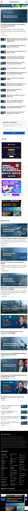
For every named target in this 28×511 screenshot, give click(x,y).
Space (20, 479)
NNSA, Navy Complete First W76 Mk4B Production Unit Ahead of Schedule (15, 101)
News (20, 471)
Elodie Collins (4, 296)
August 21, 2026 (10, 75)
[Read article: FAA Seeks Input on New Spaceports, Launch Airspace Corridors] (3, 52)
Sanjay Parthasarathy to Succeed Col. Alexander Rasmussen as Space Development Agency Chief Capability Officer (17, 40)
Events (11, 463)
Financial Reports (13, 472)
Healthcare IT (22, 455)
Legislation (21, 464)
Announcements (4, 457)
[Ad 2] (11, 188)
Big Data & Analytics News (4, 468)
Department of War (6, 10)
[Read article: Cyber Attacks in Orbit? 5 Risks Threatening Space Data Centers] (24, 423)
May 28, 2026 (8, 419)
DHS (11, 457)
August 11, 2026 (12, 378)
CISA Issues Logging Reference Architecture (16, 68)
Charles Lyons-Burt (5, 270)
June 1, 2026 (12, 408)
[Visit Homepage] (14, 2)
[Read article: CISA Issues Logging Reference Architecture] (3, 69)
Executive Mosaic (10, 507)
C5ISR (2, 472)
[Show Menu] (1, 2)
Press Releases (22, 475)
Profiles (20, 477)
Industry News (22, 457)
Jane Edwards (4, 27)
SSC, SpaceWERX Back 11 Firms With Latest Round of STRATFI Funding (16, 46)
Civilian (2, 474)
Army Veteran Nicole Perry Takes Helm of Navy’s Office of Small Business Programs (16, 57)
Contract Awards (4, 477)
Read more (5, 35)
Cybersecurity (4, 479)
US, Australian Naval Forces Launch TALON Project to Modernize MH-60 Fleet (16, 107)
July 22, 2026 (8, 334)
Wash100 (21, 484)
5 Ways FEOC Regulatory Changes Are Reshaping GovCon (14, 238)
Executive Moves (13, 465)
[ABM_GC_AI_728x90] (14, 5)
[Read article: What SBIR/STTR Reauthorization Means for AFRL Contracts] (14, 387)
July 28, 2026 (8, 356)
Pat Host (3, 245)
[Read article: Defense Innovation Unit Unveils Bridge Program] (3, 79)
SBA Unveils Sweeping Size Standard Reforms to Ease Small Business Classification (16, 73)
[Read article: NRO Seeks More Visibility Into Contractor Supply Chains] (3, 96)
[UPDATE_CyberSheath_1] (11, 208)
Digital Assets (13, 458)
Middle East (21, 468)
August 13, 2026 (9, 245)
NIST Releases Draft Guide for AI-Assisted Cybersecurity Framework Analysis (16, 63)
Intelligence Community (21, 462)
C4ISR (2, 470)
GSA (20, 454)
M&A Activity (22, 466)
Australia (3, 463)
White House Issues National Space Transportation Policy (14, 90)
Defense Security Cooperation (4, 485)
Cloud (2, 475)
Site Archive (23, 507)
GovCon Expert (13, 478)
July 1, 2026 (8, 400)
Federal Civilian (13, 470)
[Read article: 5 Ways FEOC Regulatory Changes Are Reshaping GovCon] (14, 230)
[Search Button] (26, 2)
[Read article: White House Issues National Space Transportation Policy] (3, 90)
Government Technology (13, 484)
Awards (2, 465)
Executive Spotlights (12, 468)
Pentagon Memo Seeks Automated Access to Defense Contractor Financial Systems (16, 84)
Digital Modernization (13, 461)
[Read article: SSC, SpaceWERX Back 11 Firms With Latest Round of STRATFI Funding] (3, 46)
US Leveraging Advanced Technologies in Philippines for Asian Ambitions (15, 112)
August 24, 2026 (10, 27)
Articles (4, 235)
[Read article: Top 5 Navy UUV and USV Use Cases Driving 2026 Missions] (14, 254)
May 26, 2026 (8, 425)
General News (13, 477)
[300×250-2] (11, 170)
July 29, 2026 (9, 311)
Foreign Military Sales (13, 474)
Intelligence (21, 459)
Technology (21, 480)
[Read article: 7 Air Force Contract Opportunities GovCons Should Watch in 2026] (24, 406)
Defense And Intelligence (3, 482)
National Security (23, 469)
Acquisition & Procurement (4, 454)
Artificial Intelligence (3, 461)
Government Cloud (13, 481)
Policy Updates (22, 473)
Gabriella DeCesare (5, 378)
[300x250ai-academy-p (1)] (11, 150)
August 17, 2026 (11, 296)
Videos (20, 482)
